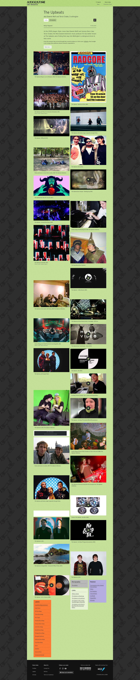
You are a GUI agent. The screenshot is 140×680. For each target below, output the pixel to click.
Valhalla (86, 41)
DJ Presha (92, 600)
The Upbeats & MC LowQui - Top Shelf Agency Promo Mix (78, 601)
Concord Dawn (93, 593)
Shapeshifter (93, 598)
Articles (34, 674)
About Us (46, 665)
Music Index (35, 665)
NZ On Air (101, 669)
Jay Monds (92, 595)
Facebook (94, 20)
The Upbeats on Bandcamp (78, 596)
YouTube (66, 669)
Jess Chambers (93, 591)
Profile (46, 20)
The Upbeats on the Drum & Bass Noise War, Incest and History (78, 606)
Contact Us (46, 668)
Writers (45, 671)
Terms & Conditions (49, 674)
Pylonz (91, 589)
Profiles (34, 668)
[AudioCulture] (36, 3)
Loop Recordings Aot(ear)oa (41, 605)
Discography (53, 20)
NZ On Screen (85, 669)
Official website (75, 593)
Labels (34, 671)
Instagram (63, 669)
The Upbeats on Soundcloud (78, 598)
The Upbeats (75, 585)
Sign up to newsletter (67, 672)
